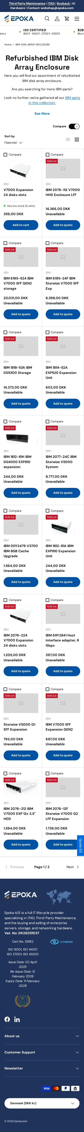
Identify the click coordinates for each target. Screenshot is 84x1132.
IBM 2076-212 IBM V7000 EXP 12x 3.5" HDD (19, 813)
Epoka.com (20, 1121)
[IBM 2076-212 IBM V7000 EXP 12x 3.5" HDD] (21, 787)
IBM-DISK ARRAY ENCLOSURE (32, 44)
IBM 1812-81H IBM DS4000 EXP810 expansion (17, 461)
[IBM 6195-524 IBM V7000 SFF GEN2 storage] (21, 257)
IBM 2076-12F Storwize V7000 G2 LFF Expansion (62, 813)
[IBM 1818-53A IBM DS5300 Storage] (21, 346)
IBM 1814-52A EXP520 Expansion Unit (61, 372)
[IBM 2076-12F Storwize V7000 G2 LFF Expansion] (63, 787)
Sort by (9, 136)
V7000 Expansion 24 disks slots (18, 192)
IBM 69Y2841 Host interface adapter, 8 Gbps (62, 640)
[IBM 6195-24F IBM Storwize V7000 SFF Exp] (63, 257)
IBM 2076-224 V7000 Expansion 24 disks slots (18, 640)
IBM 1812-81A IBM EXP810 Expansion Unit (60, 551)
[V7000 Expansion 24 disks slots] (21, 168)
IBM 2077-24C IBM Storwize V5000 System (61, 461)
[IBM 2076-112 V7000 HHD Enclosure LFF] (63, 168)
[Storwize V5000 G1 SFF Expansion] (21, 703)
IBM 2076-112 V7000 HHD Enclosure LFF (63, 192)
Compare (59, 126)
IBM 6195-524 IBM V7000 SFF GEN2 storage (18, 283)
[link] (17, 867)
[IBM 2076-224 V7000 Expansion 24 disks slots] (21, 614)
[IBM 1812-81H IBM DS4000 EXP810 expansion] (21, 435)
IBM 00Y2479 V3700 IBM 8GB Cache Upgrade (21, 551)
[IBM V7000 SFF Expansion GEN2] (63, 703)
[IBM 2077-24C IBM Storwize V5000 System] (63, 435)
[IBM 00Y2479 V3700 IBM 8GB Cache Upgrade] (21, 524)
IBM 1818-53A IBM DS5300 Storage (18, 370)
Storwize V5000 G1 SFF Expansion (19, 727)
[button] (67, 19)
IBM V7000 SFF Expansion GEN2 (59, 727)
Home (7, 44)
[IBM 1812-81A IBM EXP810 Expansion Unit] (63, 524)
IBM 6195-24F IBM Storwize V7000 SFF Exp (62, 283)
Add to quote (63, 225)
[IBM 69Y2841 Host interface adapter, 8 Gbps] (63, 614)
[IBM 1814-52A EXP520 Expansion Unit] (63, 346)
